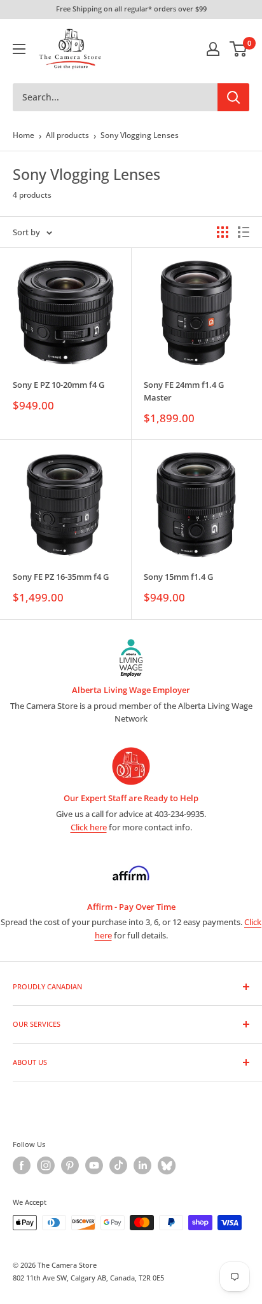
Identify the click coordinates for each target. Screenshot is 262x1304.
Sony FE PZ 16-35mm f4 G (61, 576)
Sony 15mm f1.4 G (178, 576)
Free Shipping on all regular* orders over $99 (131, 8)
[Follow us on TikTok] (118, 1165)
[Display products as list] (243, 232)
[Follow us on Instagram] (46, 1165)
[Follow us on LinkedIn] (142, 1165)
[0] (239, 49)
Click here (89, 827)
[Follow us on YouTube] (94, 1165)
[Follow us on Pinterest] (70, 1165)
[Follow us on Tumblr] (167, 1165)
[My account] (213, 49)
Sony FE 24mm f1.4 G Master (184, 391)
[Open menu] (19, 49)
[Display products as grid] (222, 232)
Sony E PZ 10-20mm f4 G (58, 384)
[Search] (233, 97)
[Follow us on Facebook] (22, 1165)
